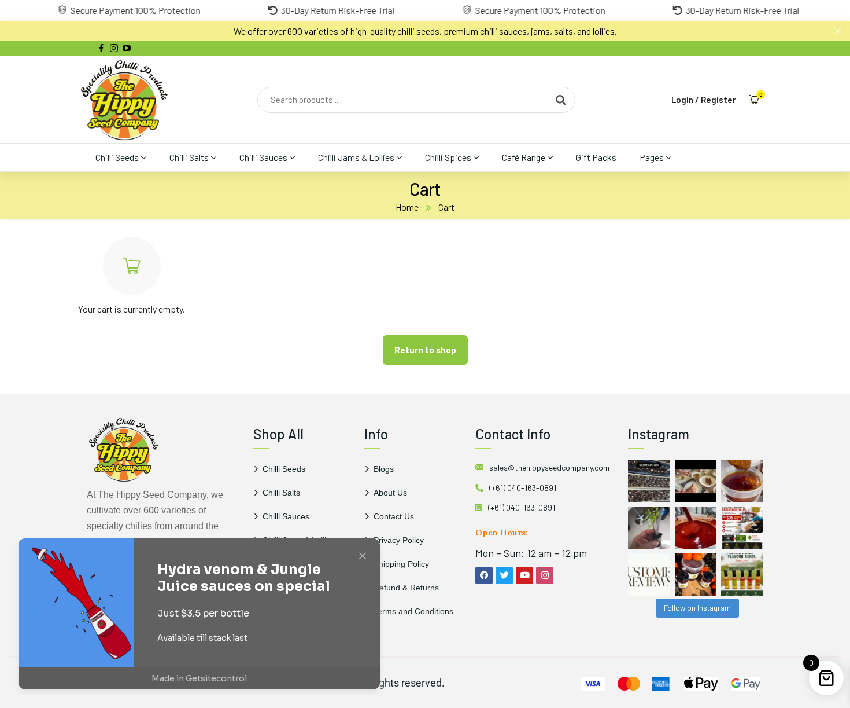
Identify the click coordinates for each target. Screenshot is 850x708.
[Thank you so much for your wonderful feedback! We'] (649, 574)
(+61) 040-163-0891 (522, 488)
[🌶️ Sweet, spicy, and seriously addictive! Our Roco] (696, 574)
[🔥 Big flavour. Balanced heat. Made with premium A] (742, 481)
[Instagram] (544, 575)
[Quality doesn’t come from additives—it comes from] (696, 528)
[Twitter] (504, 575)
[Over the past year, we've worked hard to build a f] (742, 528)
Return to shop (425, 349)
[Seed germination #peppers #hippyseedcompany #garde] (649, 481)
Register (718, 99)
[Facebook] (484, 575)
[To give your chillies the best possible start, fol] (649, 528)
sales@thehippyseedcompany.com (549, 467)
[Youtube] (524, 575)
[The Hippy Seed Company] (124, 99)
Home (407, 206)
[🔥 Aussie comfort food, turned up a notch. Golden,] (696, 481)
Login (682, 99)
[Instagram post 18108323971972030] (742, 574)
